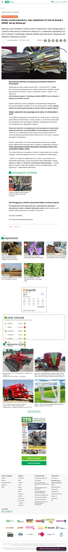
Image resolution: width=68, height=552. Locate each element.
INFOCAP (20, 496)
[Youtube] (8, 512)
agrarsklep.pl (54, 498)
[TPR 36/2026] (34, 435)
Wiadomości (15, 12)
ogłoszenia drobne (16, 344)
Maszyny (20, 489)
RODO (3, 487)
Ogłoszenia (21, 505)
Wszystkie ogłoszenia (34, 411)
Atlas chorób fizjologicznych (41, 495)
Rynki (19, 480)
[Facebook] (45, 40)
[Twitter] (49, 40)
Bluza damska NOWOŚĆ (40, 499)
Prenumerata (21, 500)
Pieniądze (20, 482)
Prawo (19, 485)
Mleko (19, 491)
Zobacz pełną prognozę (29, 310)
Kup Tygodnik (38, 480)
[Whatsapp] (61, 40)
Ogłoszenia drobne (55, 487)
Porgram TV (54, 496)
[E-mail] (57, 40)
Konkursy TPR (54, 489)
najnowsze (11, 238)
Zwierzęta (20, 494)
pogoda (31, 290)
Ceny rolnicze (21, 498)
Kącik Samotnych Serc (56, 494)
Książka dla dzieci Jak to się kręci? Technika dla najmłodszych (41, 503)
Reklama (4, 480)
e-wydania (20, 503)
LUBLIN (11, 227)
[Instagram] (5, 512)
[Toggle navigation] (2, 2)
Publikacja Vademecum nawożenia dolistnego (40, 492)
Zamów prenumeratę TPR (41, 478)
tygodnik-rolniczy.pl (6, 12)
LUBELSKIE (17, 227)
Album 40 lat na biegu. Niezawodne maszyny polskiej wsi (42, 484)
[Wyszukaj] (64, 2)
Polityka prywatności (6, 482)
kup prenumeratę (34, 463)
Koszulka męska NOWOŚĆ (41, 497)
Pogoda (53, 485)
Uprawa (20, 487)
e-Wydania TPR (54, 491)
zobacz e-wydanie (34, 458)
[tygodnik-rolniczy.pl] (9, 2)
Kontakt (3, 478)
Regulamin (4, 485)
